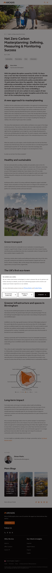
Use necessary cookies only (8, 294)
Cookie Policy (38, 288)
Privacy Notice (28, 288)
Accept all (40, 294)
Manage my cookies (25, 294)
